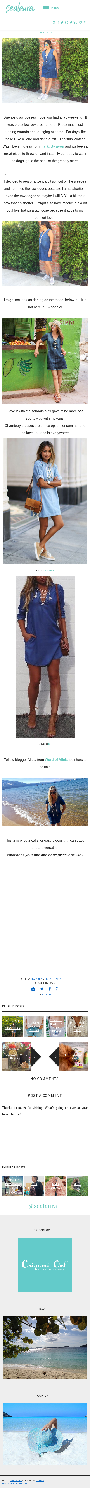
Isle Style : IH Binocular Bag (13, 1026)
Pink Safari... (34, 1186)
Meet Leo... (77, 1186)
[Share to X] (42, 988)
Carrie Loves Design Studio (23, 1482)
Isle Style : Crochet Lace (77, 1026)
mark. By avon (52, 146)
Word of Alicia (56, 760)
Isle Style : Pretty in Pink (34, 1026)
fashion (47, 994)
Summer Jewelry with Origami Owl (56, 1027)
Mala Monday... (56, 1186)
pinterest (49, 570)
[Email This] (33, 988)
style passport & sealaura (12, 1186)
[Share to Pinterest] (57, 988)
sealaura (16, 1480)
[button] (49, 8)
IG (49, 743)
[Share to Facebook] (50, 988)
